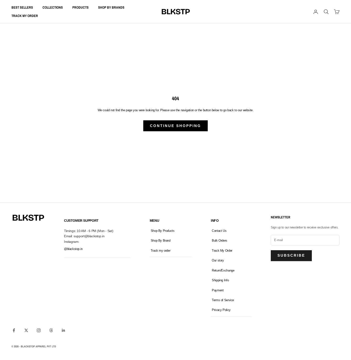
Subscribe (291, 255)
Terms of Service (223, 300)
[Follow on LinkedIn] (63, 330)
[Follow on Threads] (51, 330)
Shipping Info (220, 280)
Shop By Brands (111, 7)
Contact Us (219, 231)
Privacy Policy (221, 310)
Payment (217, 290)
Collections (53, 7)
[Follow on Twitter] (26, 330)
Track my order (160, 250)
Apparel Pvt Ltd (46, 346)
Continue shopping (175, 126)
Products (80, 7)
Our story (218, 260)
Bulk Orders (219, 240)
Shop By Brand (160, 240)
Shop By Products (163, 231)
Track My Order (24, 15)
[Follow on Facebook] (13, 330)
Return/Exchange (223, 270)
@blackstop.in (73, 249)
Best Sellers (22, 7)
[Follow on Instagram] (38, 330)
